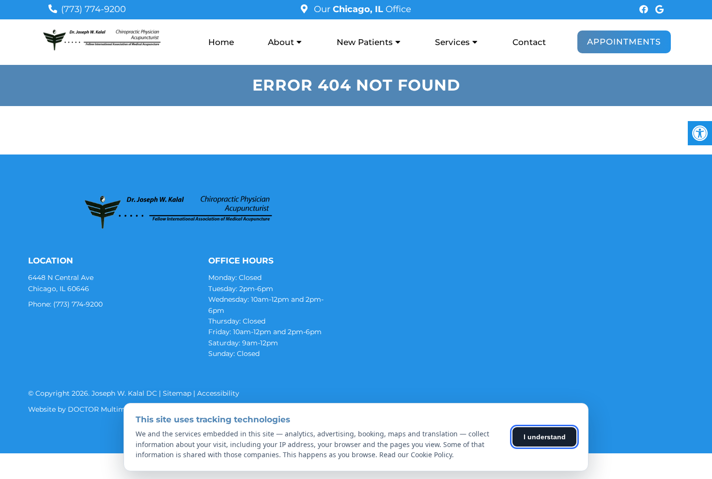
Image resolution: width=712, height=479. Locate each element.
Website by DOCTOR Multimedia (83, 409)
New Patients (365, 42)
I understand (545, 437)
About (281, 42)
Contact (529, 42)
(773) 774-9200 (93, 9)
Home (221, 42)
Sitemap (177, 393)
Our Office (361, 9)
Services (452, 42)
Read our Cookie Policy (415, 454)
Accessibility (218, 393)
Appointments (624, 41)
